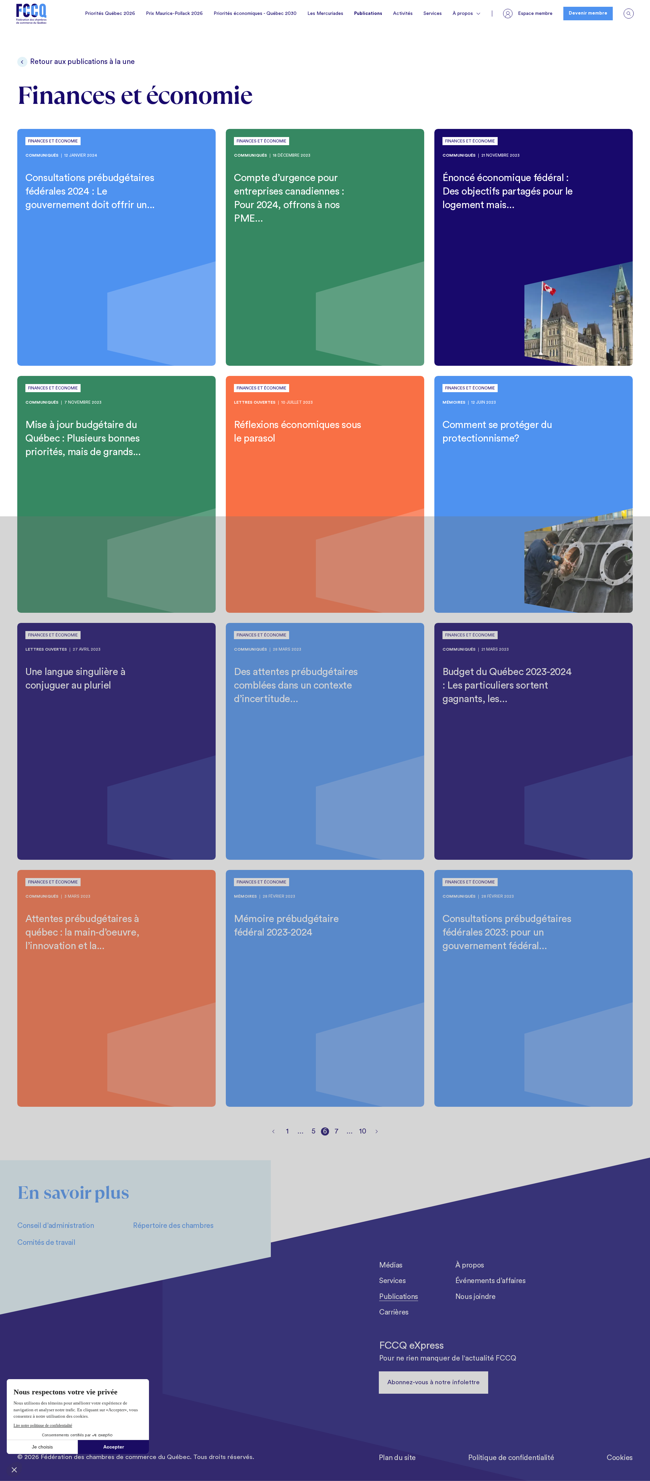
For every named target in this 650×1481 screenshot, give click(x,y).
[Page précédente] (273, 1131)
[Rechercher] (629, 13)
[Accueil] (31, 13)
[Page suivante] (376, 1131)
